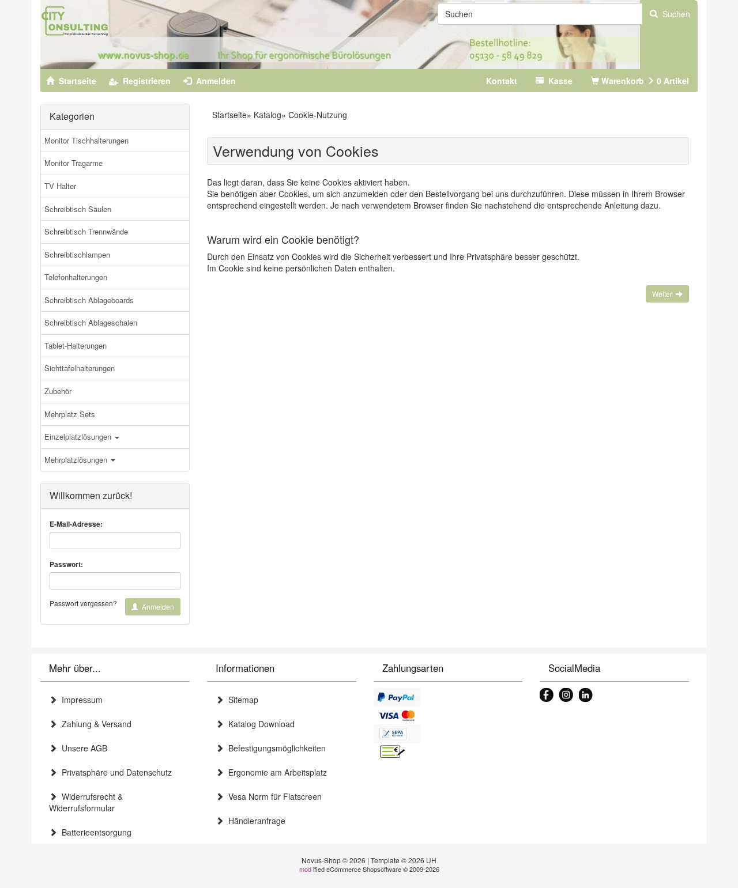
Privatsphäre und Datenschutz (114, 772)
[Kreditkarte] (448, 715)
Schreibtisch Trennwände (86, 231)
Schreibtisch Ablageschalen (90, 322)
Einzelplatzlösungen (79, 436)
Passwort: (66, 564)
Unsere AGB (82, 748)
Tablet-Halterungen (75, 345)
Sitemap (241, 699)
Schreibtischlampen (77, 254)
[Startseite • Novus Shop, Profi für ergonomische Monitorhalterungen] (340, 34)
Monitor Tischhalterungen (86, 140)
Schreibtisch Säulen (77, 208)
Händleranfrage (254, 820)
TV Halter (60, 185)
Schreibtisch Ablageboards (89, 299)
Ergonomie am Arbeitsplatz (275, 772)
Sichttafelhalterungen (79, 367)
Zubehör (57, 391)
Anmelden (156, 606)
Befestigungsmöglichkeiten (275, 748)
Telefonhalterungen (75, 276)
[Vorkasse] (448, 752)
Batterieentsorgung (94, 832)
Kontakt (501, 80)
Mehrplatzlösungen (77, 459)
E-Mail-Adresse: (76, 524)
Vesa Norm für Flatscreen (273, 796)
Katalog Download (259, 724)
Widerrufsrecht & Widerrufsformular (86, 802)
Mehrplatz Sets (69, 414)
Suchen (674, 14)
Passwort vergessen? (83, 603)
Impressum (80, 699)
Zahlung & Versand (94, 724)
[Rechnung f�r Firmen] (448, 733)
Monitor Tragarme (73, 162)
